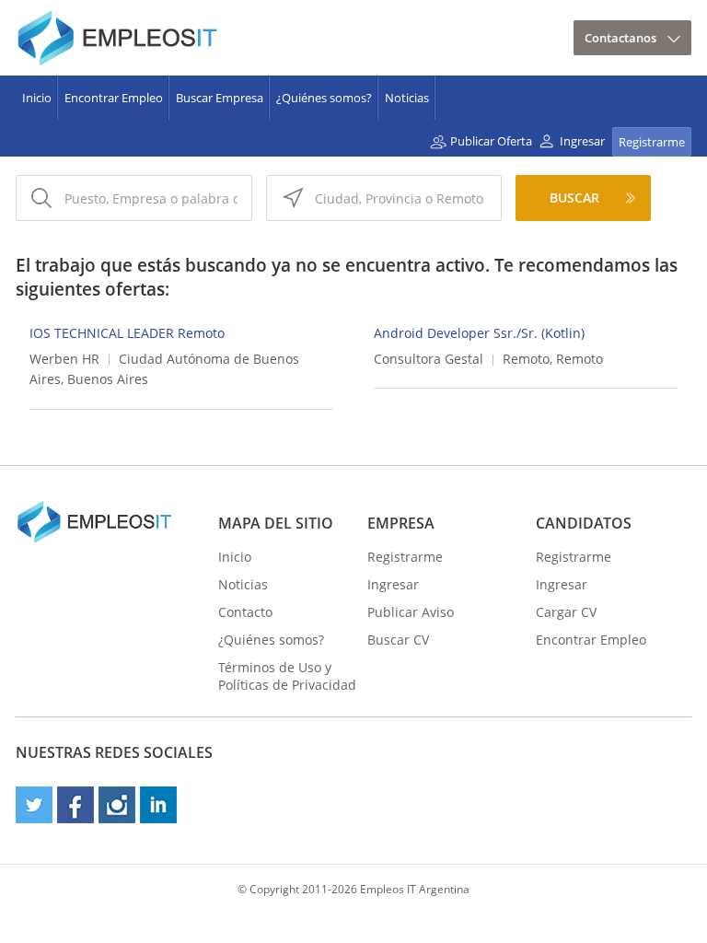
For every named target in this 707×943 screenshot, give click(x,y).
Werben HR (64, 358)
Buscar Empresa (219, 97)
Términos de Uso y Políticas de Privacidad (287, 675)
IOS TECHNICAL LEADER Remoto (127, 333)
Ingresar (582, 141)
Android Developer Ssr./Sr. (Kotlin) (479, 333)
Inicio (37, 97)
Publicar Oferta (491, 141)
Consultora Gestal (428, 358)
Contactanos (620, 37)
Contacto (245, 612)
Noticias (407, 97)
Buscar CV (398, 639)
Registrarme (652, 142)
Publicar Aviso (410, 612)
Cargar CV (566, 612)
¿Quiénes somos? (324, 97)
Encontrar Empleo (113, 97)
